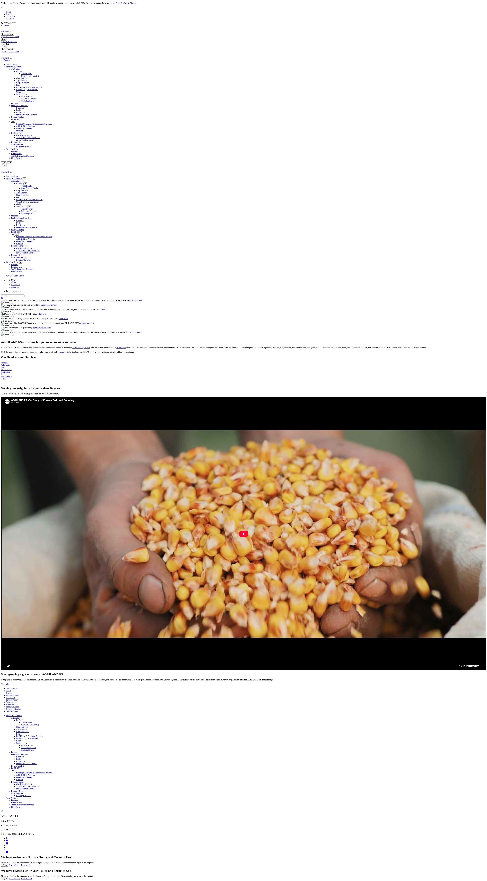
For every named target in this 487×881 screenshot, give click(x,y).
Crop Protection (22, 83)
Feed (18, 85)
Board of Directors (13, 709)
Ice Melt (19, 131)
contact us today (65, 352)
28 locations (121, 348)
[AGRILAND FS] (9, 42)
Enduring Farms (27, 101)
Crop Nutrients (22, 78)
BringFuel (20, 108)
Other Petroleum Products (26, 115)
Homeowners (16, 154)
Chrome (133, 3)
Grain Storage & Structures (27, 90)
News (8, 12)
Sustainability (21, 94)
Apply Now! (137, 300)
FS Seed (19, 71)
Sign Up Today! (134, 332)
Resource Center (17, 142)
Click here (42, 314)
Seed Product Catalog (30, 76)
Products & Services (14, 67)
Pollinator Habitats (28, 99)
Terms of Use (11, 702)
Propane (14, 103)
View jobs (5, 684)
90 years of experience (81, 348)
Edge (118, 3)
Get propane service (49, 305)
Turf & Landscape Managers (22, 156)
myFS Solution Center (10, 37)
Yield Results (26, 74)
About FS (10, 704)
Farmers (14, 151)
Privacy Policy (12, 700)
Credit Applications (24, 135)
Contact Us (10, 16)
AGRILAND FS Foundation (28, 138)
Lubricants (20, 112)
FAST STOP (16, 119)
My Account (8, 34)
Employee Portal (12, 707)
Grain (18, 92)
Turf (13, 122)
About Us (10, 19)
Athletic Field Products (25, 126)
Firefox (124, 3)
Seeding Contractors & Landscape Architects (34, 124)
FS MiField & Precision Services (29, 87)
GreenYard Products (24, 128)
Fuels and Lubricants (19, 106)
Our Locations (12, 64)
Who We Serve (12, 149)
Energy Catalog (17, 117)
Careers (9, 14)
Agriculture (15, 69)
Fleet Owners (16, 158)
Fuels (18, 110)
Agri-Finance (21, 80)
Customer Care (17, 144)
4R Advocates (27, 96)
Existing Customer (23, 147)
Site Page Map (12, 711)
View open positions (85, 323)
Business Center (17, 133)
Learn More (100, 309)
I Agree (4, 865)
